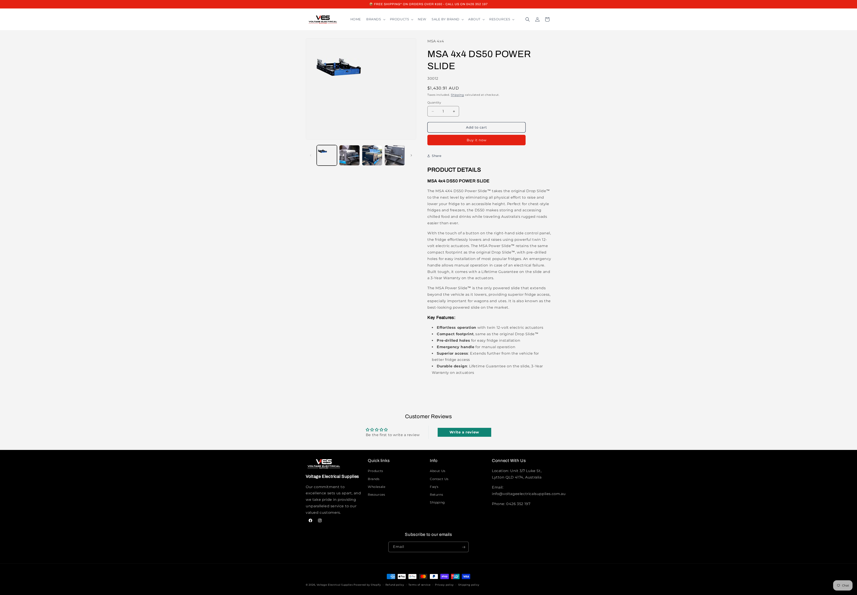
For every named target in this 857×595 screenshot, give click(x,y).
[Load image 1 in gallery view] (327, 155)
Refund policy (394, 584)
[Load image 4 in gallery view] (395, 155)
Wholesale (376, 487)
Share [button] (436, 156)
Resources (376, 495)
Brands (374, 479)
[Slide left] (311, 155)
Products (375, 471)
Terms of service (419, 584)
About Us (437, 471)
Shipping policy (468, 584)
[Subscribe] (463, 547)
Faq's (434, 487)
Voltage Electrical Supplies (335, 584)
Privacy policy (444, 584)
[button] (375, 19)
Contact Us (439, 479)
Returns (436, 495)
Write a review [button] (464, 432)
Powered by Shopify (367, 584)
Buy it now (477, 140)
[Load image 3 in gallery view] (372, 155)
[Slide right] (411, 155)
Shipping (457, 94)
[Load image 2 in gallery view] (349, 155)
